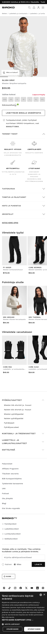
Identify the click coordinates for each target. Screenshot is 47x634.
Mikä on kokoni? (12, 72)
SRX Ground (8, 317)
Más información (8, 617)
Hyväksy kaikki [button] (34, 629)
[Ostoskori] (34, 7)
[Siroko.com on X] (26, 588)
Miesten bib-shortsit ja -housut (17, 405)
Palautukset (7, 464)
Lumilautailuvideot (13, 534)
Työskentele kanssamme (12, 484)
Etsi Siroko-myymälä (11, 508)
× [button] (44, 595)
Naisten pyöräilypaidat (13, 418)
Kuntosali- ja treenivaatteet (19, 433)
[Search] (29, 8)
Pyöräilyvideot (10, 524)
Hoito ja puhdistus (11, 206)
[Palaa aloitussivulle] (8, 7)
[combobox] (40, 595)
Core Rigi (7, 367)
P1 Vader (7, 267)
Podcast (5, 493)
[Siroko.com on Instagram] (15, 588)
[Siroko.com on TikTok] (10, 588)
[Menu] (43, 8)
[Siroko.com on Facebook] (21, 588)
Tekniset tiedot (10, 134)
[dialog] (23, 613)
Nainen (8, 564)
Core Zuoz (34, 367)
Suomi (8, 576)
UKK (4, 488)
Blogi (4, 503)
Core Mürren (35, 267)
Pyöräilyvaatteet (12, 400)
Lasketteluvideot (12, 529)
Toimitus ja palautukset (14, 197)
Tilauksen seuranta (10, 474)
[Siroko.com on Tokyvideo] (43, 588)
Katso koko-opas (10, 223)
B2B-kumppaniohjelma (12, 479)
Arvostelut (7, 214)
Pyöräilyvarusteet (11, 427)
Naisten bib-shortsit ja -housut (17, 410)
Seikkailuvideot (11, 539)
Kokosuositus (8, 105)
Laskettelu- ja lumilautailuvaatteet (14, 441)
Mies (19, 564)
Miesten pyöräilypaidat (14, 414)
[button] (23, 619)
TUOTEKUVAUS (8, 189)
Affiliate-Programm (10, 469)
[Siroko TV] (4, 588)
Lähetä (38, 564)
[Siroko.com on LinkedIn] (37, 588)
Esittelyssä (8, 450)
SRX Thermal (35, 317)
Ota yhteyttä (7, 498)
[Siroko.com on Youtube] (32, 588)
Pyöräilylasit (9, 423)
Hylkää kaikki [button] (12, 629)
